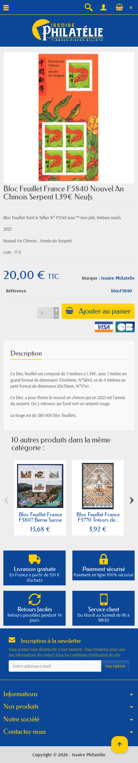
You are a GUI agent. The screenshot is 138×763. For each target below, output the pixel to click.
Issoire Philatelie (118, 278)
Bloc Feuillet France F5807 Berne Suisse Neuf (40, 519)
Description (26, 353)
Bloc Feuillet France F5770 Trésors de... (98, 517)
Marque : (91, 278)
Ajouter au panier (105, 311)
